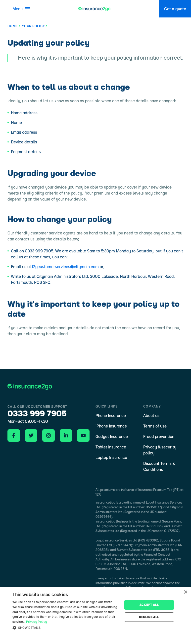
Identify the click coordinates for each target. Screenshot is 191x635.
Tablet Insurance (111, 446)
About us (151, 415)
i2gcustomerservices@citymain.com (65, 266)
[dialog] (95, 611)
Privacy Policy (36, 622)
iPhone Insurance (111, 425)
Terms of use (155, 425)
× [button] (185, 592)
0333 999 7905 (37, 413)
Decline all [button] (149, 617)
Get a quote (175, 8)
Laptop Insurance (111, 457)
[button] (65, 627)
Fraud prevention (158, 436)
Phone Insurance (111, 415)
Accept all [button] (149, 605)
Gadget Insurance (112, 436)
